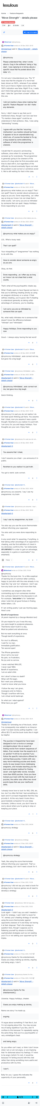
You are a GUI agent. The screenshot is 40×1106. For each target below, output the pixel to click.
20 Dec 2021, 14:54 (26, 488)
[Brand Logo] (10, 5)
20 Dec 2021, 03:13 (26, 45)
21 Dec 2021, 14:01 (26, 978)
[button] (3, 1103)
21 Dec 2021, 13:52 (26, 906)
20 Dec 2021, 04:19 (26, 353)
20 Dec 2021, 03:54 (26, 222)
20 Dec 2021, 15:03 (26, 510)
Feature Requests (9, 22)
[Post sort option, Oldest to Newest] (4, 32)
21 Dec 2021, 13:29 (26, 882)
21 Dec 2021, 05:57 (26, 843)
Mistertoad (7, 42)
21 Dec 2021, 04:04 (26, 824)
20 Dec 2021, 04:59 (26, 374)
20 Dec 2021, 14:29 (26, 443)
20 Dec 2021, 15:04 (24, 570)
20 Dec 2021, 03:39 (26, 187)
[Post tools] (37, 177)
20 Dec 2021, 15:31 (26, 719)
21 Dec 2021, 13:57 (26, 954)
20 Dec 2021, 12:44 (26, 411)
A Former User (9, 45)
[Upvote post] (29, 177)
